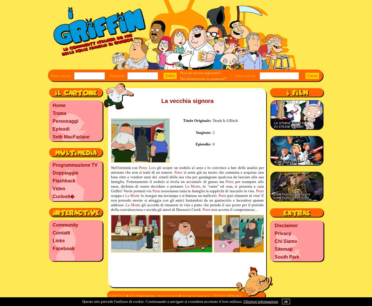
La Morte (192, 186)
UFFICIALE (234, 295)
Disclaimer (286, 225)
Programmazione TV (75, 165)
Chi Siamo (286, 241)
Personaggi (65, 121)
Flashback (64, 180)
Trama (59, 113)
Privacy (283, 233)
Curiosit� (64, 196)
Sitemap (284, 249)
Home (59, 105)
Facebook (64, 248)
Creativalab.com (145, 295)
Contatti (61, 232)
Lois (152, 168)
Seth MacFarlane (71, 136)
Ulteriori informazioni (261, 301)
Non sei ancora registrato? (200, 73)
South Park (287, 257)
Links (59, 240)
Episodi (61, 129)
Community (65, 225)
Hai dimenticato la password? (203, 78)
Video (59, 188)
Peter (142, 168)
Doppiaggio (65, 172)
